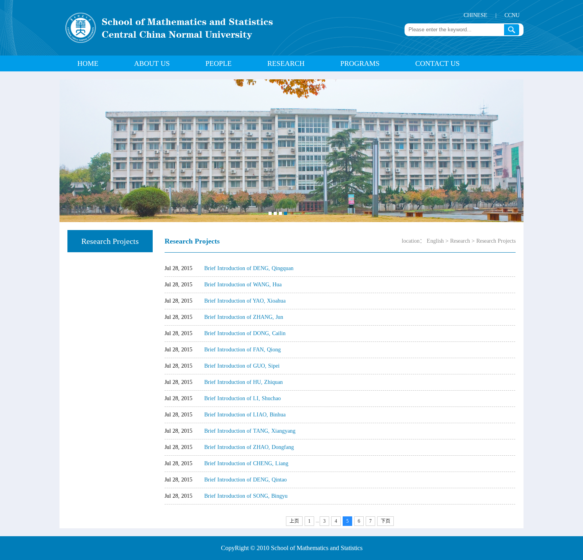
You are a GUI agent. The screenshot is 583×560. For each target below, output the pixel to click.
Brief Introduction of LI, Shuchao (242, 398)
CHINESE (475, 15)
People (218, 63)
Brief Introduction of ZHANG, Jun (243, 317)
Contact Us (437, 63)
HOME (87, 63)
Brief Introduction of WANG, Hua (243, 285)
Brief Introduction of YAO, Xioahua (245, 301)
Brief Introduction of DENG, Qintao (245, 480)
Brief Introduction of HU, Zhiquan (243, 382)
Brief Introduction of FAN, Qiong (242, 350)
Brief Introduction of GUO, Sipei (242, 366)
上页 (294, 521)
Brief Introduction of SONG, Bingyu (246, 496)
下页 (385, 521)
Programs (360, 63)
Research (286, 63)
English (435, 241)
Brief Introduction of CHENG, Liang (246, 463)
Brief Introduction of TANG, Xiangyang (249, 431)
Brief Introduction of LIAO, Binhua (245, 415)
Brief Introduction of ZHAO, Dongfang (249, 447)
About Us (152, 63)
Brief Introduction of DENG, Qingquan (248, 268)
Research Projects (496, 241)
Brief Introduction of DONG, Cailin (245, 333)
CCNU (512, 15)
